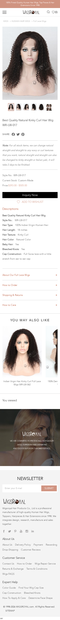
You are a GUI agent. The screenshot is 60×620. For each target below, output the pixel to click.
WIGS (5, 21)
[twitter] (9, 531)
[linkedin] (32, 531)
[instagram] (26, 531)
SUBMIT (49, 488)
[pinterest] (15, 531)
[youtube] (21, 531)
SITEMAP (10, 610)
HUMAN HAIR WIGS (21, 21)
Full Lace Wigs (39, 21)
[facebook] (3, 531)
